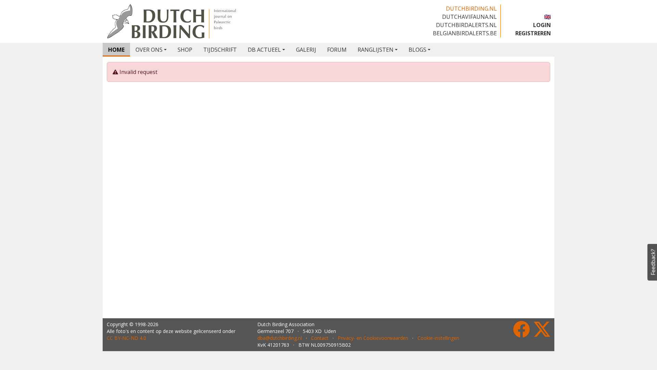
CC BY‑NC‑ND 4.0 (126, 338)
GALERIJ (306, 49)
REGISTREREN (533, 33)
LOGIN (542, 25)
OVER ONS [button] (149, 49)
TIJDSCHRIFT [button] (220, 49)
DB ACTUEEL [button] (264, 49)
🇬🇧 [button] (547, 17)
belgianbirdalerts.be (465, 33)
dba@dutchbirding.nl (279, 338)
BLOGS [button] (417, 49)
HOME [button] (116, 49)
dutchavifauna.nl (469, 17)
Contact (319, 338)
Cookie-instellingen (438, 338)
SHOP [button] (185, 49)
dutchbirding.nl (471, 8)
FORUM (337, 49)
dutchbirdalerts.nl (466, 25)
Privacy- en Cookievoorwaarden (373, 338)
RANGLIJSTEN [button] (376, 49)
